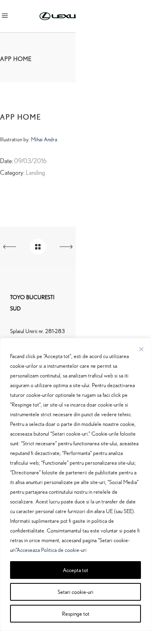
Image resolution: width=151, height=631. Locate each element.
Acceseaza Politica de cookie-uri (52, 549)
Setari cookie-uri (75, 591)
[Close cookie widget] (141, 349)
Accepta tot (75, 570)
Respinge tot (75, 613)
